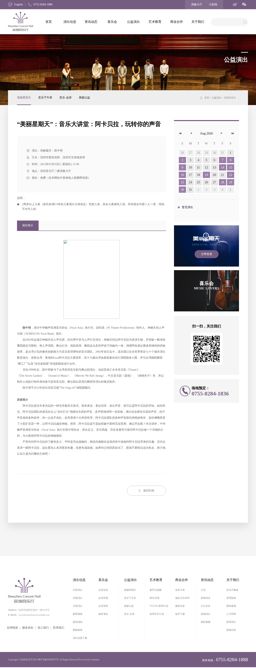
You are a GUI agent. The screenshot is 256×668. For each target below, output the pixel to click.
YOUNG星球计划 (159, 606)
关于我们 (197, 21)
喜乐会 (112, 21)
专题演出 (77, 598)
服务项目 (103, 614)
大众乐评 (205, 606)
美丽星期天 (24, 97)
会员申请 (103, 598)
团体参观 (231, 606)
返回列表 (148, 490)
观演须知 (77, 622)
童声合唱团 (156, 590)
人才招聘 (231, 614)
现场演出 (205, 614)
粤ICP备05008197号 (48, 659)
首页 (48, 21)
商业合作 (176, 21)
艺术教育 (155, 21)
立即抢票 (206, 254)
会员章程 (103, 606)
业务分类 (180, 590)
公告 (203, 590)
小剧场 (213, 4)
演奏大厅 (196, 4)
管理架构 (231, 598)
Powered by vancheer (89, 659)
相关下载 (180, 614)
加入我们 (43, 627)
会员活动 (103, 590)
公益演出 (133, 21)
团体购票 (77, 630)
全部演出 (77, 590)
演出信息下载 (80, 638)
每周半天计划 (157, 614)
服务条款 (27, 627)
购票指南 (77, 614)
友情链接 (12, 627)
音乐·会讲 (65, 97)
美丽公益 (84, 97)
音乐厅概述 (232, 590)
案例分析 (180, 606)
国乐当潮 (154, 598)
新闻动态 (205, 598)
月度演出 (77, 606)
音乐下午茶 (45, 97)
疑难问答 (231, 630)
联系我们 (58, 627)
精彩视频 (205, 622)
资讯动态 (91, 21)
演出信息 (69, 21)
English (18, 4)
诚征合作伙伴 (182, 598)
